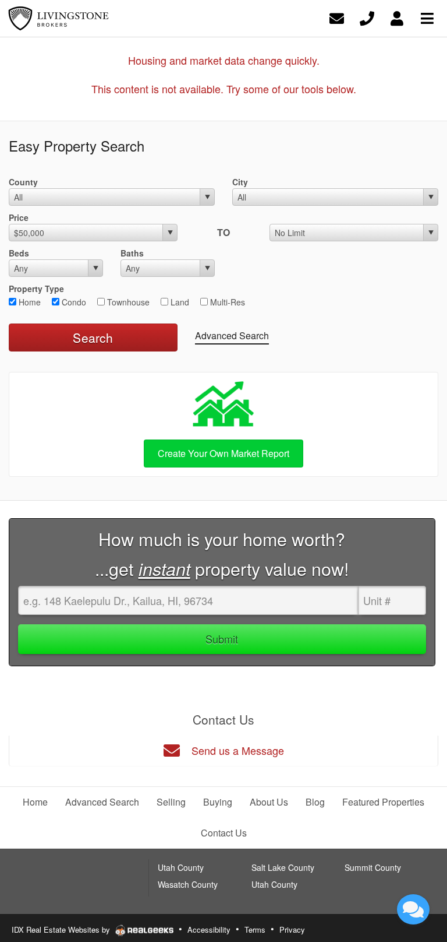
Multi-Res (226, 302)
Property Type (36, 288)
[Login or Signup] (397, 17)
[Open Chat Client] (413, 909)
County (23, 182)
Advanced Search (232, 335)
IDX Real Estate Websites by (62, 929)
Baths (132, 253)
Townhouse (127, 302)
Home (28, 302)
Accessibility (208, 929)
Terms (254, 929)
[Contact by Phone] (367, 17)
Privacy (292, 929)
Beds (19, 253)
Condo (72, 302)
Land (178, 302)
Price (19, 217)
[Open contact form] (336, 17)
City (240, 182)
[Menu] (427, 17)
